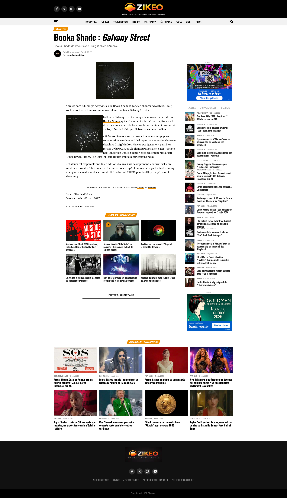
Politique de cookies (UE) (183, 480)
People (179, 21)
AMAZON (152, 187)
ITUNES (140, 187)
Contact (116, 480)
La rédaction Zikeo (75, 55)
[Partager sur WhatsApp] (58, 114)
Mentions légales (101, 480)
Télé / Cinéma (166, 21)
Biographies (91, 21)
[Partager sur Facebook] (58, 107)
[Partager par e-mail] (58, 128)
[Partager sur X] (58, 121)
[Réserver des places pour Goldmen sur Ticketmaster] (209, 311)
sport (188, 21)
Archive (109, 144)
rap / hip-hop (150, 21)
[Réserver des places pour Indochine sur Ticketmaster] (209, 81)
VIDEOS (198, 21)
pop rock (105, 21)
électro (136, 21)
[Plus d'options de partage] (58, 136)
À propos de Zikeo (131, 480)
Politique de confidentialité (155, 480)
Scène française (120, 21)
